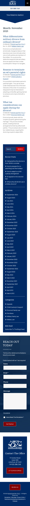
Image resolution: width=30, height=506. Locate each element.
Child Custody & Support (15, 307)
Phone (5, 382)
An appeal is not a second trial (14, 178)
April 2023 (10, 247)
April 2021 (10, 287)
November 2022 (12, 262)
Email (5, 373)
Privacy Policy (21, 497)
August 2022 (11, 272)
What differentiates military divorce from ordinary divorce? (14, 39)
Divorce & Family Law (17, 115)
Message (6, 391)
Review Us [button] (15, 487)
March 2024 (11, 213)
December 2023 (12, 222)
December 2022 (12, 259)
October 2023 (11, 229)
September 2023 (12, 232)
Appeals (9, 304)
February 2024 (11, 216)
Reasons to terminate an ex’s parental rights (14, 71)
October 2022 (11, 266)
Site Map (13, 497)
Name (5, 364)
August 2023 (11, 235)
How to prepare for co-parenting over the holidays (14, 167)
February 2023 (11, 253)
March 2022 (11, 278)
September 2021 (12, 284)
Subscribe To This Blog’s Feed (14, 329)
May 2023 (10, 244)
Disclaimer (6, 413)
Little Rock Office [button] (15, 471)
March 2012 (10, 293)
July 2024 (10, 201)
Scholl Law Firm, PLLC (18, 44)
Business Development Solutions (14, 499)
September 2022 (12, 269)
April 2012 (10, 290)
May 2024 (10, 207)
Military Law (10, 319)
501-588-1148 (15, 8)
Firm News (10, 313)
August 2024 (11, 198)
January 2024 (11, 219)
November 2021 (12, 281)
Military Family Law (18, 46)
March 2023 (10, 250)
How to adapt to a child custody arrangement (13, 173)
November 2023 (12, 225)
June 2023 (10, 241)
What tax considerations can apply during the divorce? (12, 106)
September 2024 (12, 195)
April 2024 (10, 210)
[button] (27, 3)
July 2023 (10, 238)
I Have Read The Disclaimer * (15, 417)
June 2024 (10, 204)
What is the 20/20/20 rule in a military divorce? (15, 183)
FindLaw (15, 501)
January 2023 (11, 256)
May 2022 (10, 275)
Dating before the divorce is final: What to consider (15, 162)
